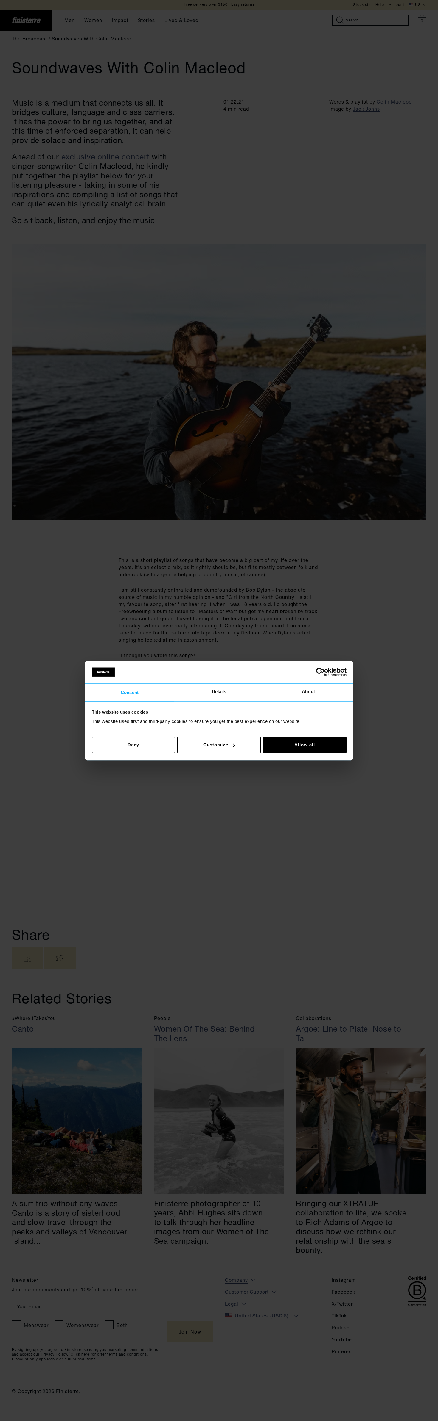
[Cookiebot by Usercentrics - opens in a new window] (320, 672)
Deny (133, 744)
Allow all (304, 744)
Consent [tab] (130, 692)
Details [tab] (219, 691)
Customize (215, 744)
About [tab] (308, 691)
